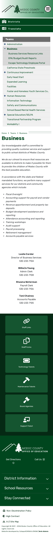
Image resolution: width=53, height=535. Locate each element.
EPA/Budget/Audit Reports (22, 58)
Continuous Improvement (20, 72)
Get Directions (11, 462)
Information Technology (19, 100)
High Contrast (13, 516)
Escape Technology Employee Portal (26, 63)
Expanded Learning (17, 82)
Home (4, 133)
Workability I (13, 124)
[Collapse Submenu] (4, 49)
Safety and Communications (22, 105)
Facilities (11, 86)
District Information (20, 478)
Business (12, 49)
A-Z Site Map (11, 522)
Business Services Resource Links (25, 53)
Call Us (35, 460)
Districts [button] (14, 22)
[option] (26, 323)
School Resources (18, 488)
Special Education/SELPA (20, 115)
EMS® (35, 531)
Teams (9, 39)
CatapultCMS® (25, 531)
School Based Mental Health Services (26, 110)
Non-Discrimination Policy (17, 511)
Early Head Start (15, 77)
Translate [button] (14, 29)
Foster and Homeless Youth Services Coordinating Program (28, 91)
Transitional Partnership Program (24, 119)
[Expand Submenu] (5, 44)
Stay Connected (17, 498)
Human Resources (16, 96)
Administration (14, 44)
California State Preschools (21, 68)
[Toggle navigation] (48, 9)
